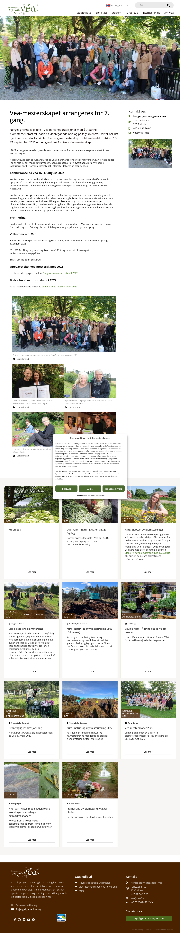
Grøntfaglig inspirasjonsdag (25, 728)
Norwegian (116, 5)
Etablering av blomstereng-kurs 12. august (147, 552)
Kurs (7, 521)
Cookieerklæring (80, 495)
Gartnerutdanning (131, 617)
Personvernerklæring (96, 495)
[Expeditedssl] (33, 920)
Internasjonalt (151, 12)
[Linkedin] (24, 920)
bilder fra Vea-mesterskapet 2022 (59, 286)
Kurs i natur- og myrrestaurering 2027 (89, 728)
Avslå (90, 488)
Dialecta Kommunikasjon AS (162, 929)
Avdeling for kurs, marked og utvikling (24, 614)
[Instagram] (19, 920)
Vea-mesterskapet (130, 713)
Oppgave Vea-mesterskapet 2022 (60, 273)
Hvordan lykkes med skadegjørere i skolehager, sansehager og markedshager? (30, 812)
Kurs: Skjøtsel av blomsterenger (144, 529)
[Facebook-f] (15, 920)
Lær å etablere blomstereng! (26, 628)
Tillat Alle (66, 488)
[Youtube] (29, 920)
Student (116, 12)
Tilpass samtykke (113, 488)
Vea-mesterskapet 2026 (139, 728)
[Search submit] (168, 5)
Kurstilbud (131, 12)
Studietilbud (84, 12)
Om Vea (169, 12)
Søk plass (102, 12)
